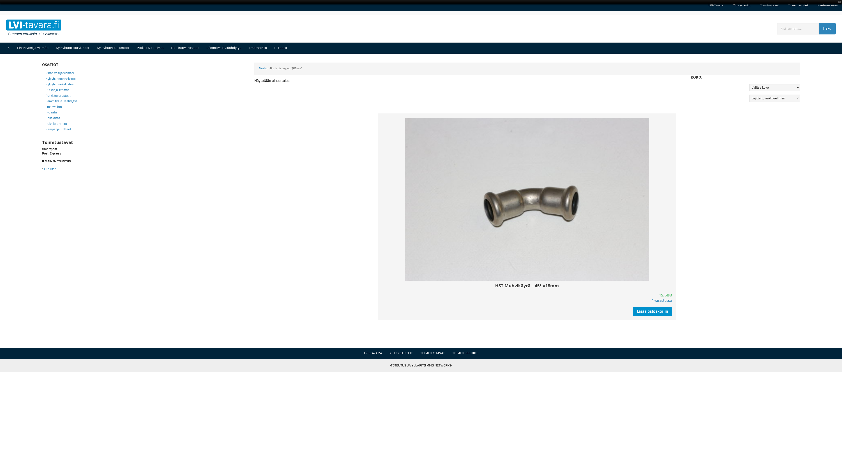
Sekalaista (53, 118)
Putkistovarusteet (58, 96)
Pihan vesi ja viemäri (60, 73)
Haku (827, 28)
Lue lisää (50, 169)
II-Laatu (51, 113)
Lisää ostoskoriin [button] (652, 311)
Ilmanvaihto (54, 107)
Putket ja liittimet (57, 90)
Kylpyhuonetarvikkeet (61, 79)
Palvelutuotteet (56, 124)
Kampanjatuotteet (58, 129)
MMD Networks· (439, 365)
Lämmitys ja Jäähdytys (61, 101)
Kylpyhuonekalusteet (60, 84)
